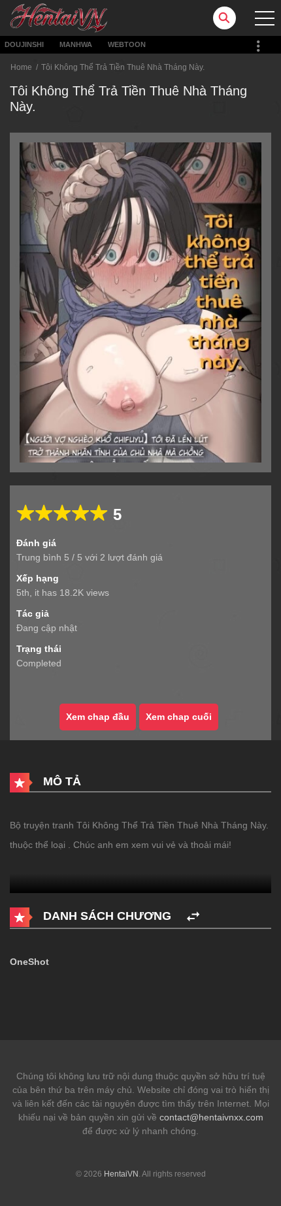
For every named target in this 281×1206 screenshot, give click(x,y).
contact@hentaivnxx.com (211, 1117)
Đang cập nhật (46, 628)
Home (21, 67)
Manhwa (75, 44)
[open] (264, 18)
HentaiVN (121, 1174)
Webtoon (127, 44)
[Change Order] (193, 917)
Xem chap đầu (97, 716)
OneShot (29, 961)
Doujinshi (24, 44)
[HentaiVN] (59, 17)
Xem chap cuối (179, 716)
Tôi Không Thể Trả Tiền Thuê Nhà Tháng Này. (123, 67)
